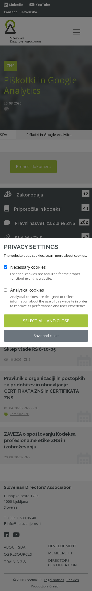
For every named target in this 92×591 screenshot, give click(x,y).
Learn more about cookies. (66, 255)
